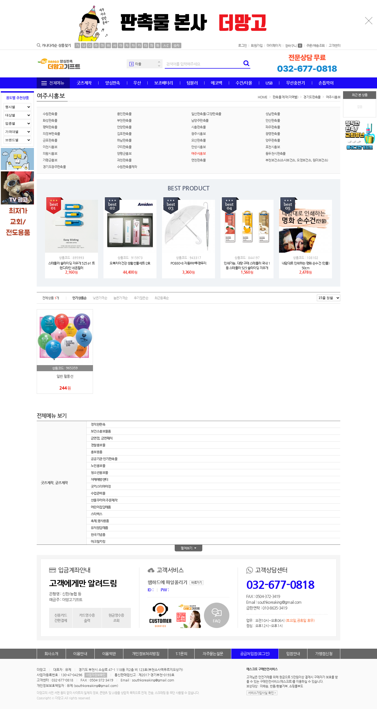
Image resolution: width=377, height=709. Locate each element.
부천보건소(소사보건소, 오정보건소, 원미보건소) (297, 160)
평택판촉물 (50, 127)
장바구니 (293, 46)
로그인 (242, 45)
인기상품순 (79, 298)
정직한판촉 (98, 424)
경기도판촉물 (311, 97)
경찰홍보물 (98, 445)
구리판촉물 (124, 147)
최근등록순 (162, 298)
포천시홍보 (273, 147)
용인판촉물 (124, 114)
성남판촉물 (273, 114)
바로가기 (196, 582)
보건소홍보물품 (101, 431)
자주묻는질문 (213, 653)
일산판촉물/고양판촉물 (206, 114)
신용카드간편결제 (60, 617)
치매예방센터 (99, 479)
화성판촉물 (50, 120)
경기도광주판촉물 (54, 167)
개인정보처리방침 (145, 653)
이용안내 (80, 653)
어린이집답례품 (101, 507)
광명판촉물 (273, 134)
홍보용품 (96, 452)
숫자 (176, 45)
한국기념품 (98, 535)
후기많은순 (141, 298)
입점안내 (293, 653)
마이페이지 (274, 45)
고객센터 (334, 45)
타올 (138, 64)
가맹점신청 (323, 653)
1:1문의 (181, 653)
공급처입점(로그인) (255, 653)
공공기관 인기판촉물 (104, 459)
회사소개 (51, 653)
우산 (137, 82)
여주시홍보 (333, 97)
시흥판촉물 (198, 127)
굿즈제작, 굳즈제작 (54, 483)
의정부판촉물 (51, 134)
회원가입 (256, 45)
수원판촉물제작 (127, 167)
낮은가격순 (100, 298)
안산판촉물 (273, 120)
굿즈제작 (84, 82)
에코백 (216, 82)
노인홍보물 (98, 466)
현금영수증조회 (116, 617)
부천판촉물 (124, 120)
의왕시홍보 (50, 153)
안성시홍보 (198, 147)
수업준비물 (98, 493)
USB (269, 82)
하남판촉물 (124, 140)
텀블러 (192, 82)
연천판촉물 (198, 160)
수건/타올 (244, 82)
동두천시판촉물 (276, 153)
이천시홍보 (50, 147)
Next (159, 66)
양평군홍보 (124, 153)
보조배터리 (163, 82)
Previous (159, 62)
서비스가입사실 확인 (261, 693)
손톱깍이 (325, 82)
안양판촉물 (124, 127)
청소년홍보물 (99, 473)
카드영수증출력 (87, 617)
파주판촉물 (273, 127)
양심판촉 (112, 82)
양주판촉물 (273, 140)
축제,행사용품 (100, 521)
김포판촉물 (124, 134)
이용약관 (109, 653)
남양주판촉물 (199, 120)
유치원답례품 (99, 528)
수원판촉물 (50, 114)
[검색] (246, 64)
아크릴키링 (98, 541)
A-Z (165, 45)
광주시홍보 (198, 134)
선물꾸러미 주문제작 (104, 500)
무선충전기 (295, 82)
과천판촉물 (124, 160)
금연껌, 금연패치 (102, 438)
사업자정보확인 (95, 675)
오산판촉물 (198, 140)
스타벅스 (96, 514)
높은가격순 (120, 298)
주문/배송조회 (315, 45)
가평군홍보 (50, 160)
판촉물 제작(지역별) (285, 97)
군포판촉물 (50, 140)
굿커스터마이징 (101, 486)
